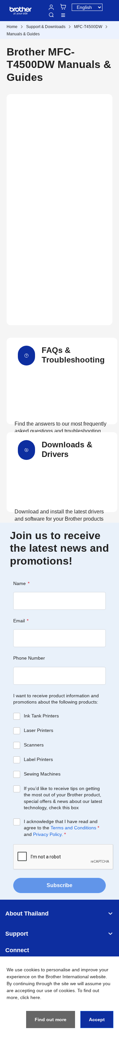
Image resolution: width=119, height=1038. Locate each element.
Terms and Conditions (73, 827)
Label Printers (38, 759)
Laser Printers (38, 730)
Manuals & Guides (23, 34)
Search (51, 14)
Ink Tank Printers (41, 715)
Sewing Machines (42, 774)
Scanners (34, 744)
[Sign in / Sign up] (51, 7)
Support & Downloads (45, 26)
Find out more (50, 1019)
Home (12, 26)
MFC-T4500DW (88, 26)
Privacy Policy (47, 834)
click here (30, 997)
